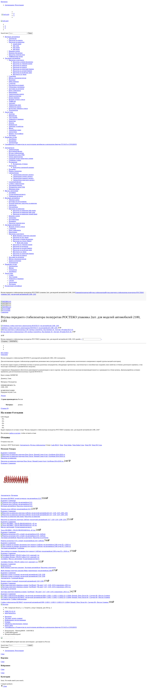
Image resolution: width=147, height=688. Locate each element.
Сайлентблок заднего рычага (23, 176)
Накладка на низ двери (20, 237)
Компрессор (13, 124)
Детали (3, 395)
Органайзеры (13, 207)
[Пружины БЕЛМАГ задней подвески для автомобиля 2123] (73, 479)
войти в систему (14, 433)
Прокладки (12, 165)
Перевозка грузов (11, 137)
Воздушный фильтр (15, 151)
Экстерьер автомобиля (12, 58)
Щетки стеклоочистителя (17, 78)
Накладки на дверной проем (22, 63)
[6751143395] (5, 310)
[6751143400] (5, 308)
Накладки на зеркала (20, 65)
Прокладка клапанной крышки (23, 167)
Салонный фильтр (15, 182)
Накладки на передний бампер (23, 69)
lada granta (16, 47)
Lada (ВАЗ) (55, 445)
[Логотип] (4, 604)
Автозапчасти (9, 148)
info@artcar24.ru (10, 613)
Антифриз (12, 192)
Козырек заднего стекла (17, 99)
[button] (12, 453)
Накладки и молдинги (16, 60)
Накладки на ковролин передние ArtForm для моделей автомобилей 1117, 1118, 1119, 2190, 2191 (34, 519)
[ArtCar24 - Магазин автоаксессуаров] (5, 14)
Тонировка (12, 218)
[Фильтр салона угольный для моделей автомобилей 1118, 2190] (73, 575)
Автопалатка (13, 266)
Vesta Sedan (68, 445)
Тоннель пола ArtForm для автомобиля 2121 (16, 509)
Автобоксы (12, 139)
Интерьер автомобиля (12, 37)
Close (2, 654)
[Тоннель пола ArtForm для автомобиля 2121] (73, 503)
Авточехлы (12, 38)
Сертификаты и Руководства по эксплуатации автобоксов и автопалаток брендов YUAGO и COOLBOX (41, 144)
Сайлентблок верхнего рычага (23, 174)
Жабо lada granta (22, 243)
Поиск (30, 33)
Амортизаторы (14, 149)
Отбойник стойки (15, 160)
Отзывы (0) (4, 408)
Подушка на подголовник (17, 201)
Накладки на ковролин (16, 42)
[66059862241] (6, 301)
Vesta (61, 445)
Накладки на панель (16, 40)
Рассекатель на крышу (16, 85)
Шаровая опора (14, 189)
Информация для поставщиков (15, 620)
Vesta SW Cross (97, 445)
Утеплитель (13, 270)
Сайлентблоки (14, 173)
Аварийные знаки (15, 130)
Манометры (13, 115)
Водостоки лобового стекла (18, 108)
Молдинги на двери (19, 74)
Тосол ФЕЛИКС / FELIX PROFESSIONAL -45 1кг (18, 530)
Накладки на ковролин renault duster (25, 214)
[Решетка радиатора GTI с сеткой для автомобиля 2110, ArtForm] (73, 535)
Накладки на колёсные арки (22, 72)
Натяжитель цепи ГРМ (16, 155)
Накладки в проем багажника (23, 62)
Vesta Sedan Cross (78, 445)
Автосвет (12, 103)
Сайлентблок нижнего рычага (23, 178)
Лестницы (12, 135)
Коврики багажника (15, 53)
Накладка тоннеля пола (17, 54)
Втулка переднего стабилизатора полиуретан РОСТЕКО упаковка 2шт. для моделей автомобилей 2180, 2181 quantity (41, 339)
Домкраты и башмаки (16, 119)
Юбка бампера (14, 81)
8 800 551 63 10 (10, 611)
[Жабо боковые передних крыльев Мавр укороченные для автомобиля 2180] (73, 566)
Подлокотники (14, 219)
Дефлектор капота (15, 107)
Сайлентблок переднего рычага (23, 180)
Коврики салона (14, 51)
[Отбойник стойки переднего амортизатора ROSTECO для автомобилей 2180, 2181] (30, 326)
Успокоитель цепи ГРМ (17, 187)
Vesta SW (88, 445)
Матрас (11, 268)
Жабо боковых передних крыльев (24, 235)
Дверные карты (14, 200)
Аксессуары (9, 112)
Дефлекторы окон (15, 105)
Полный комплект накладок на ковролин (23, 203)
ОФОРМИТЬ (13, 341)
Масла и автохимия (11, 191)
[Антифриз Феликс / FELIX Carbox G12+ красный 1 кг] (73, 556)
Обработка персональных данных (16, 624)
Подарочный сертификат (13, 286)
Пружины (12, 169)
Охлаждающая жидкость (17, 194)
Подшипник (13, 162)
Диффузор (12, 101)
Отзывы (7, 622)
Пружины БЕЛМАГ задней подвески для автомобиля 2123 (21, 498)
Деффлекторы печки (16, 56)
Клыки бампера (14, 98)
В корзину (5, 341)
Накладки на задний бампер (22, 71)
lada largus (16, 49)
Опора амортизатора (16, 157)
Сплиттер (12, 83)
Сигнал (11, 280)
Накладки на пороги (20, 67)
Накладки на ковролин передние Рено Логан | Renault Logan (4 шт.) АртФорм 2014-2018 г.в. (32, 461)
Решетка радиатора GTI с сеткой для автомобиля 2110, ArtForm (22, 541)
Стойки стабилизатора (16, 183)
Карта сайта (9, 625)
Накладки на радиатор (20, 246)
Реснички (12, 80)
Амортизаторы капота (16, 94)
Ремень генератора (15, 171)
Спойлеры (12, 76)
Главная (78, 292)
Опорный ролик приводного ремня (21, 158)
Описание (4, 354)
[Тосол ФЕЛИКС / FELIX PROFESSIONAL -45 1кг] (73, 524)
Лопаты (11, 123)
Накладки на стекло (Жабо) (22, 241)
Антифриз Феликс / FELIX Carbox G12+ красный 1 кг (19, 562)
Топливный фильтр (15, 185)
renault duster (17, 44)
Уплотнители (13, 110)
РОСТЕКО (4, 353)
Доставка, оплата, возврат (13, 618)
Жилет (11, 128)
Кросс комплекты (15, 90)
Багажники (12, 141)
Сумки (11, 275)
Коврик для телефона (16, 133)
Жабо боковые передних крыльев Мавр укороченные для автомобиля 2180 (26, 570)
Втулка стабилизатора (16, 153)
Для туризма (13, 117)
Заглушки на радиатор (16, 89)
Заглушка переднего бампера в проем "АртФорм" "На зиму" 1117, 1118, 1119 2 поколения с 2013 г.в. (35, 592)
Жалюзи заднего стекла (17, 226)
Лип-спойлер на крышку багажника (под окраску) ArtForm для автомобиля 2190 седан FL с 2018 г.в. (35, 551)
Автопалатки (13, 142)
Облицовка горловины (16, 87)
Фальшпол (12, 221)
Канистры (12, 121)
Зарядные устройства (16, 126)
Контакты (8, 616)
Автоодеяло (13, 132)
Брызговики (13, 92)
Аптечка (12, 114)
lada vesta (16, 46)
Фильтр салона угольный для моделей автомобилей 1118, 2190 (22, 581)
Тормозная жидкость (16, 196)
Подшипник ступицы (20, 164)
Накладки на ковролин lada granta (24, 210)
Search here (5, 33)
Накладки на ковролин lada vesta (24, 212)
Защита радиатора (15, 96)
